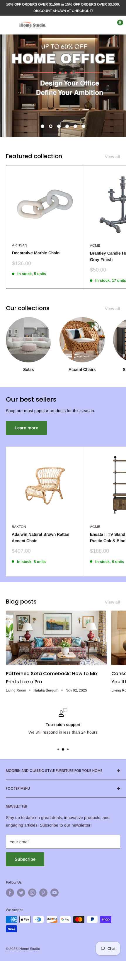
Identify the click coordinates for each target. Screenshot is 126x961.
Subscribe (25, 859)
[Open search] (92, 25)
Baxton (19, 527)
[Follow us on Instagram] (32, 893)
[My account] (103, 25)
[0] (115, 25)
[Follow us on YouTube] (54, 893)
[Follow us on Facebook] (10, 893)
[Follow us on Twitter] (21, 893)
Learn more (26, 427)
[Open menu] (9, 25)
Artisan (19, 245)
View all (112, 156)
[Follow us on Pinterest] (43, 893)
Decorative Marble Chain (35, 252)
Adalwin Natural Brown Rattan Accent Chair (40, 537)
